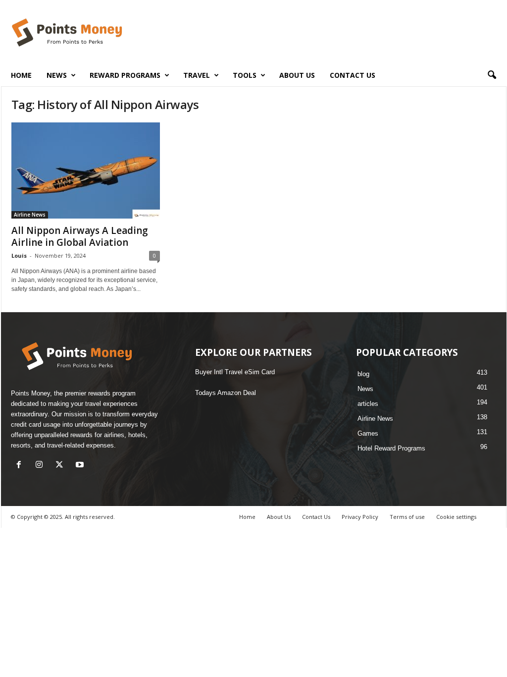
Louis (19, 255)
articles (367, 403)
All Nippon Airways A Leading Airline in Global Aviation (79, 236)
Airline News (30, 214)
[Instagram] (41, 465)
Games (367, 433)
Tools (244, 75)
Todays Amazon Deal (225, 392)
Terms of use (407, 516)
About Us (297, 75)
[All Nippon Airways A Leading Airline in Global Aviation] (85, 170)
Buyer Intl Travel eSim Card (235, 372)
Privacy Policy (360, 516)
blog (363, 374)
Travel (196, 75)
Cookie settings (456, 516)
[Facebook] (21, 465)
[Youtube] (81, 465)
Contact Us (352, 75)
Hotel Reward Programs (391, 448)
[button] (492, 75)
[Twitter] (61, 465)
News (365, 389)
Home (21, 75)
